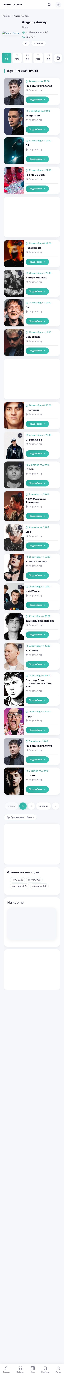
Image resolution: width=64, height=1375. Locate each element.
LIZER (30, 469)
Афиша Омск (12, 4)
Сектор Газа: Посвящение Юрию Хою (39, 683)
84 (27, 145)
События (20, 1372)
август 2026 (34, 879)
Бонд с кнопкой (36, 277)
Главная (6, 15)
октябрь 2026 (39, 886)
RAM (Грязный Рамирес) (36, 500)
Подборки (45, 1372)
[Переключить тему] (58, 5)
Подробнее (35, 99)
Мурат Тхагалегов (39, 85)
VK (26, 43)
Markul (31, 775)
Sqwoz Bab (33, 336)
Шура (29, 716)
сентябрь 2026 (19, 886)
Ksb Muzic (33, 591)
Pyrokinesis (33, 247)
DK (27, 307)
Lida (28, 531)
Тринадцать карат (40, 620)
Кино (33, 1372)
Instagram (38, 43)
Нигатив (32, 650)
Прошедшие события (22, 817)
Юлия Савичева (36, 561)
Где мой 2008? (35, 174)
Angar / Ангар (36, 90)
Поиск (58, 1372)
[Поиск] (49, 4)
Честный (32, 410)
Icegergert (33, 115)
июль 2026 (17, 879)
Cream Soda (34, 439)
